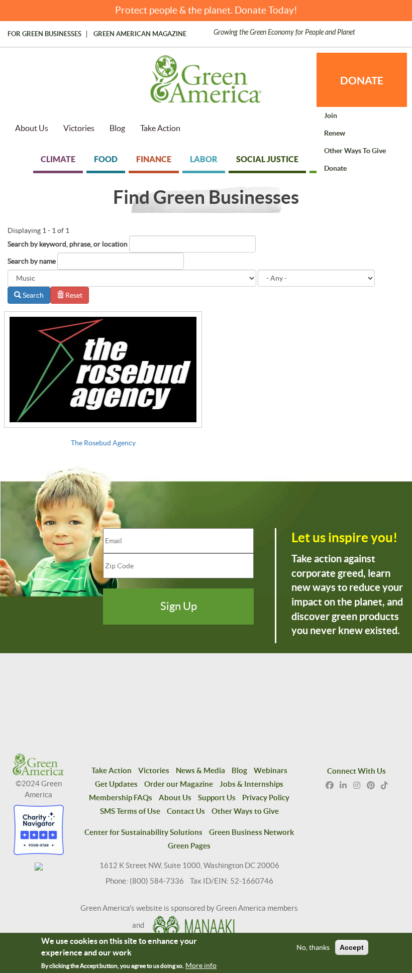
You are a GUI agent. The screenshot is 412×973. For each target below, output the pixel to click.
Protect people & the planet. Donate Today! (206, 10)
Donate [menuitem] (335, 168)
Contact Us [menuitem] (186, 811)
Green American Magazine (139, 34)
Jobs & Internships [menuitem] (251, 784)
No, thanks (313, 947)
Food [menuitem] (106, 159)
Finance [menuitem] (153, 159)
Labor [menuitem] (204, 159)
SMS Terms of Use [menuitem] (130, 811)
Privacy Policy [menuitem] (265, 797)
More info (201, 965)
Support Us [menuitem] (217, 797)
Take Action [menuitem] (160, 128)
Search (32, 295)
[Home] (206, 84)
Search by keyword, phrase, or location (68, 244)
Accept (352, 947)
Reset (73, 295)
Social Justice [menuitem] (267, 159)
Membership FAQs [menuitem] (120, 797)
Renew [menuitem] (334, 133)
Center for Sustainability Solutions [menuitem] (143, 832)
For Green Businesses (44, 34)
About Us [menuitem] (31, 128)
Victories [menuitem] (78, 128)
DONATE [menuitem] (361, 80)
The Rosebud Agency (103, 443)
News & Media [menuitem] (200, 770)
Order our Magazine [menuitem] (178, 784)
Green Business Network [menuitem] (251, 832)
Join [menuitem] (330, 115)
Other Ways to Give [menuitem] (355, 151)
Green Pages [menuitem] (189, 845)
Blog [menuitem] (117, 128)
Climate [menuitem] (58, 159)
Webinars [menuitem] (270, 770)
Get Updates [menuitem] (116, 784)
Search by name (32, 261)
